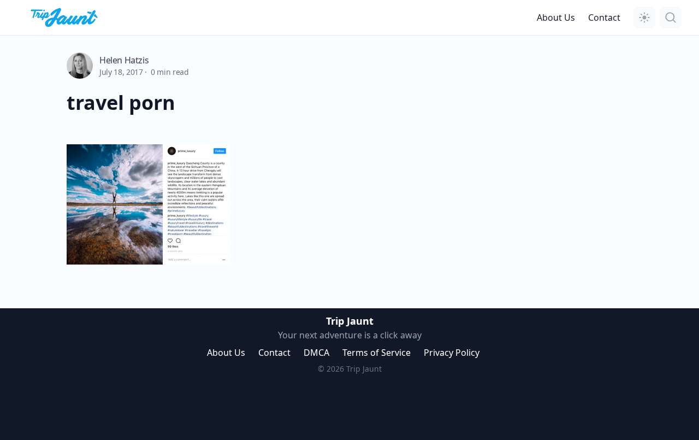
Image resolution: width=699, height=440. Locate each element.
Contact (604, 17)
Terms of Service (376, 353)
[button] (644, 17)
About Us (556, 17)
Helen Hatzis (124, 60)
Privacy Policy (451, 353)
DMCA (316, 353)
